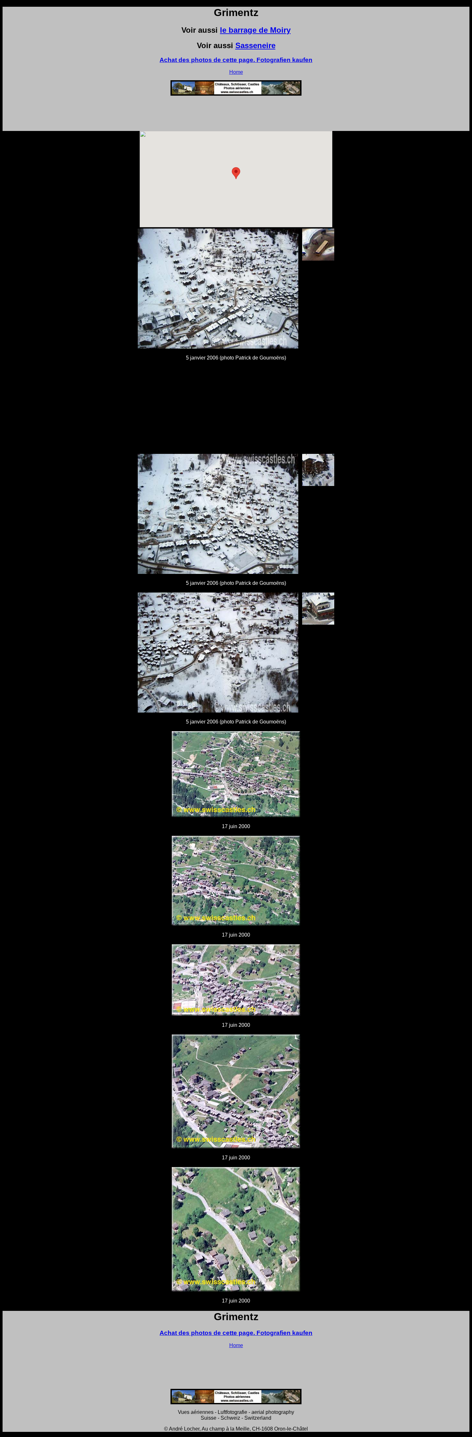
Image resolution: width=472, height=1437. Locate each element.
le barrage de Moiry (255, 30)
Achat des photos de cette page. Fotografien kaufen (236, 59)
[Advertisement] (236, 115)
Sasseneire (255, 45)
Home (236, 72)
